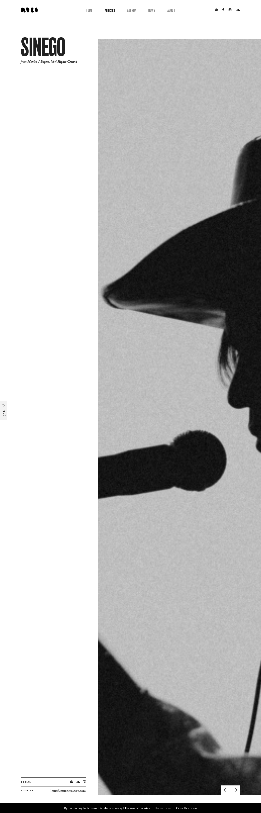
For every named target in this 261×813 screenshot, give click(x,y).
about (171, 10)
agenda (131, 10)
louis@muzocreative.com (68, 790)
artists (110, 10)
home (89, 10)
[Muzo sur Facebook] (223, 10)
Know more (163, 808)
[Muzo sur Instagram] (230, 10)
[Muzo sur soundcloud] (238, 10)
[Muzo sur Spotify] (216, 10)
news (151, 10)
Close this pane (186, 808)
